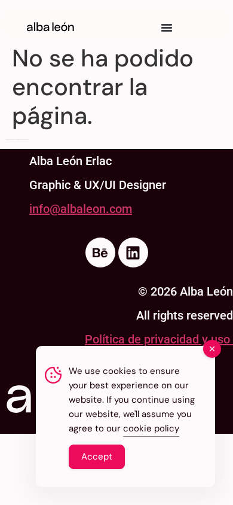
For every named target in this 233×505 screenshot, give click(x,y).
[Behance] (100, 252)
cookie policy (151, 428)
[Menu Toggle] (167, 28)
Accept (96, 457)
